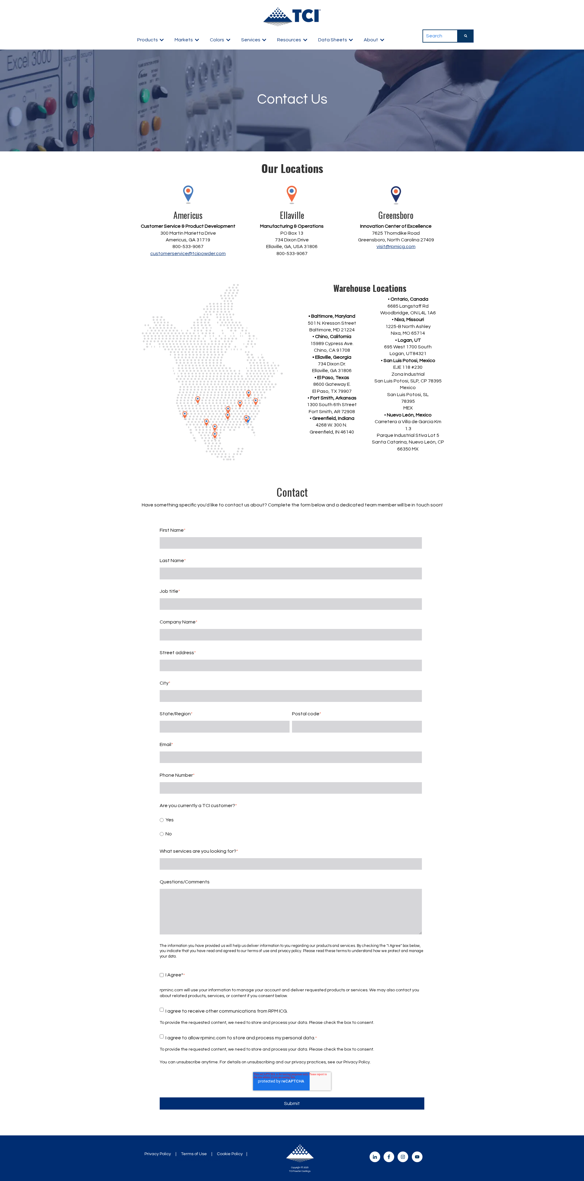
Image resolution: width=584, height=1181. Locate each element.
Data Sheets (332, 39)
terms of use (258, 951)
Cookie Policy (230, 1154)
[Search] (466, 35)
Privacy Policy (157, 1154)
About (371, 39)
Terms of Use (194, 1154)
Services (250, 39)
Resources (289, 39)
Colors (217, 39)
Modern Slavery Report (197, 1160)
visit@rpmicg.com (396, 246)
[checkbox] (291, 826)
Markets (184, 39)
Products (147, 39)
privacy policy (289, 951)
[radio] (291, 819)
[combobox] (440, 35)
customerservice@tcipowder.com (188, 253)
